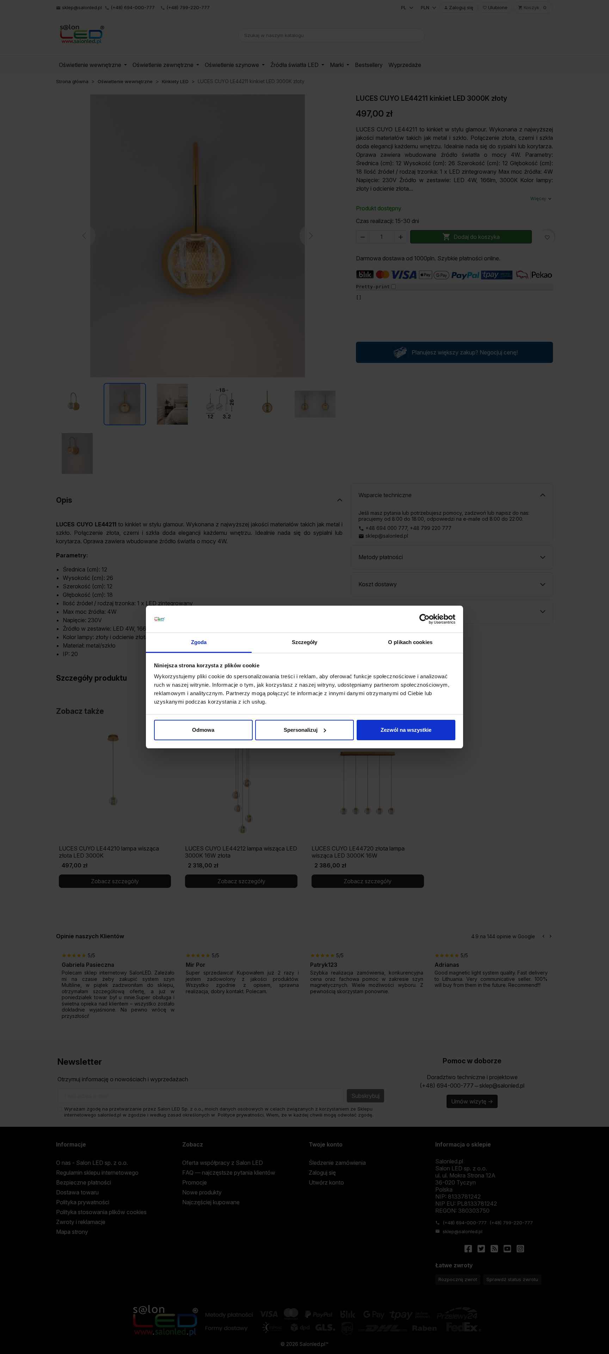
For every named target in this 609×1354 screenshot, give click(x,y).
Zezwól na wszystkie (406, 730)
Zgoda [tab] (199, 642)
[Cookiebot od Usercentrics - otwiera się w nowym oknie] (424, 619)
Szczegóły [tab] (305, 642)
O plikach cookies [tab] (410, 642)
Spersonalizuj (301, 730)
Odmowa (203, 730)
